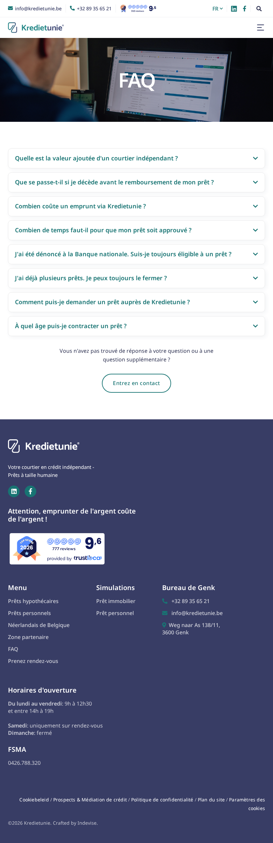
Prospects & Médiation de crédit (90, 799)
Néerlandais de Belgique (39, 625)
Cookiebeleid (34, 799)
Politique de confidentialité (163, 799)
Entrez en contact (136, 383)
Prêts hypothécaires (33, 601)
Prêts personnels (29, 613)
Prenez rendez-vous (33, 661)
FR (215, 8)
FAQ (13, 649)
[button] (218, 8)
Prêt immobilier (116, 601)
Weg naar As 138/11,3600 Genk (191, 628)
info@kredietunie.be (192, 613)
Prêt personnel (115, 613)
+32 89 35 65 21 (186, 601)
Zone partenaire (28, 637)
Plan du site (211, 799)
